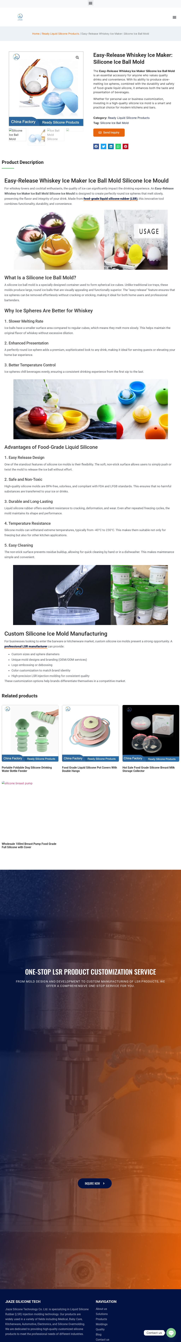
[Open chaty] (171, 1333)
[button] (91, 3)
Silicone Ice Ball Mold (114, 123)
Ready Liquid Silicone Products (60, 33)
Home (36, 33)
